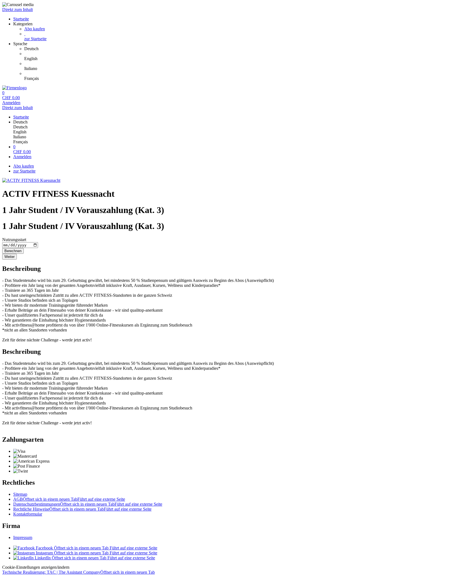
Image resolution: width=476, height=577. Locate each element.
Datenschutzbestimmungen (87, 504)
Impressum (22, 537)
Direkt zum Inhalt (17, 9)
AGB (69, 499)
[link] (249, 48)
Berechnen (12, 251)
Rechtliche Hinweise (82, 509)
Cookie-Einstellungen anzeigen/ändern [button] (35, 567)
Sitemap (20, 494)
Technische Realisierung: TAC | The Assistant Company (78, 572)
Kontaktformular (27, 514)
